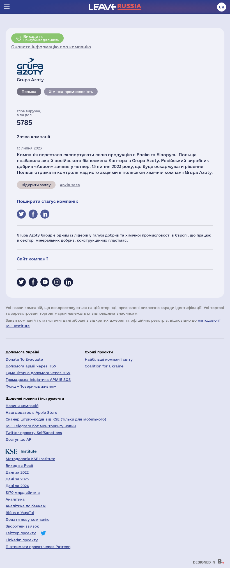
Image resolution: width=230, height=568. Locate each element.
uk (221, 7)
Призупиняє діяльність (41, 38)
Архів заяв (70, 185)
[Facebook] (33, 282)
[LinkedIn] (68, 282)
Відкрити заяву (36, 185)
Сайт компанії (32, 258)
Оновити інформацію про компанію (51, 46)
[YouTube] (44, 282)
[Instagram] (56, 282)
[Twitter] (21, 282)
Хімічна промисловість (71, 92)
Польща (29, 92)
